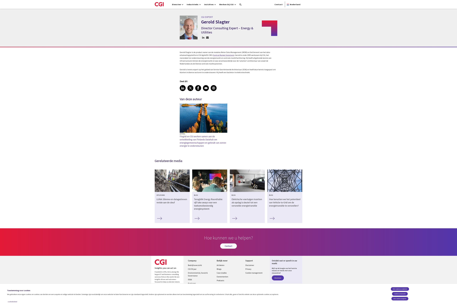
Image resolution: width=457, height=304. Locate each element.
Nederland (295, 4)
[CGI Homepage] (159, 4)
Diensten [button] (176, 4)
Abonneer (277, 278)
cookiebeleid (12, 302)
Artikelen (220, 265)
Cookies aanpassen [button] (400, 294)
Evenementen (222, 276)
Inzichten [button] (209, 4)
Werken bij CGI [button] (226, 4)
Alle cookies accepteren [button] (400, 289)
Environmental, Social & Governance (198, 274)
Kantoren (192, 283)
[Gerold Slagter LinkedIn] (203, 37)
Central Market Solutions (223, 55)
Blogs (219, 269)
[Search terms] (240, 5)
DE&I (190, 279)
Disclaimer (249, 265)
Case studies (222, 273)
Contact (279, 4)
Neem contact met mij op (207, 37)
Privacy (248, 269)
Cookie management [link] (254, 273)
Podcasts (220, 280)
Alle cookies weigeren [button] (399, 298)
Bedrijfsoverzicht (195, 265)
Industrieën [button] (192, 4)
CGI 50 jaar (192, 269)
